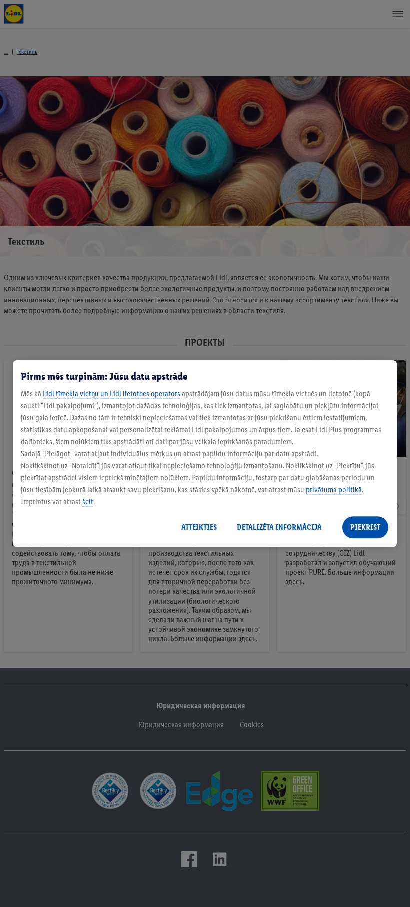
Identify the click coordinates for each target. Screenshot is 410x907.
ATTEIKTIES (199, 527)
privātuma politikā (334, 489)
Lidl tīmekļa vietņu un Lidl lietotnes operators (111, 393)
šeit (88, 501)
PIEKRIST (365, 527)
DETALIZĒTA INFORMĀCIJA (279, 527)
